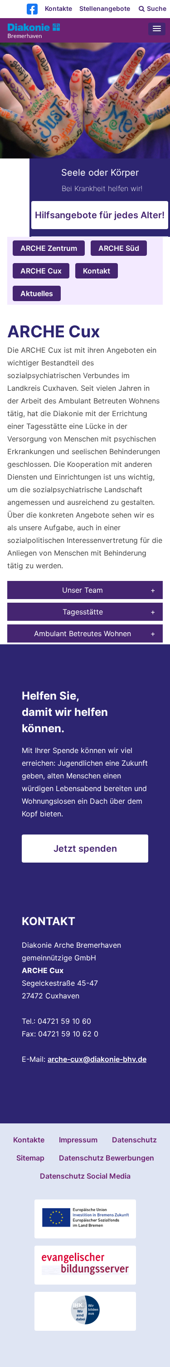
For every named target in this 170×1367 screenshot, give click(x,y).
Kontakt (96, 270)
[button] (156, 29)
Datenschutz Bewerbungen (106, 1157)
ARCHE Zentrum (48, 248)
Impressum (78, 1139)
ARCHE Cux (41, 270)
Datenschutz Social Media (85, 1175)
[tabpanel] (85, 140)
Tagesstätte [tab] (83, 611)
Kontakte (58, 8)
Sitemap (30, 1157)
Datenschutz (134, 1139)
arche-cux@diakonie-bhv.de (97, 1059)
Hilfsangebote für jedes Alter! (100, 215)
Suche (156, 8)
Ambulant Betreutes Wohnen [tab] (82, 633)
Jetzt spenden (85, 848)
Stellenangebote (104, 8)
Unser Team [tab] (82, 590)
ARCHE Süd (118, 248)
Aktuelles (36, 293)
